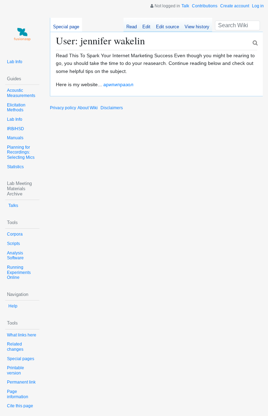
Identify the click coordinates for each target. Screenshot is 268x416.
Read (131, 26)
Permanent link (21, 382)
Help (12, 306)
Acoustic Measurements (21, 93)
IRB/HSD (15, 128)
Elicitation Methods (16, 108)
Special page (66, 26)
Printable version (15, 370)
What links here (21, 335)
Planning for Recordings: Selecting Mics (21, 152)
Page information (17, 394)
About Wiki (87, 107)
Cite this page (20, 405)
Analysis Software (15, 256)
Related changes (15, 347)
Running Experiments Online (19, 272)
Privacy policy (63, 107)
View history (197, 26)
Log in (258, 5)
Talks (13, 205)
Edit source (167, 26)
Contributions (204, 5)
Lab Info (14, 61)
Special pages (20, 358)
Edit (146, 26)
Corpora (15, 234)
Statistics (15, 166)
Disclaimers (111, 107)
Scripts (13, 243)
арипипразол (118, 84)
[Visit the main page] (22, 35)
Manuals (15, 137)
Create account (234, 5)
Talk (185, 5)
